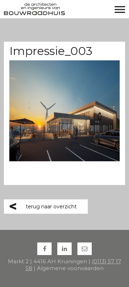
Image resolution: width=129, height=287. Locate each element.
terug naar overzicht (51, 206)
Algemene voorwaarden (70, 268)
